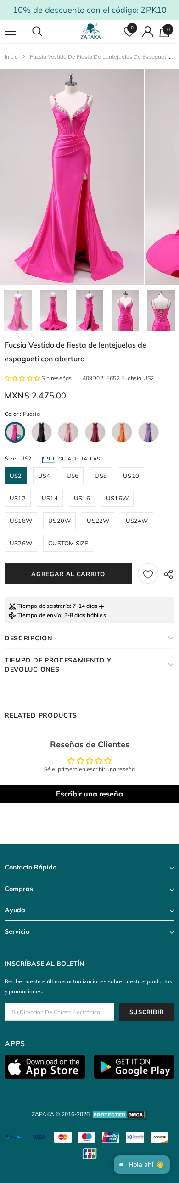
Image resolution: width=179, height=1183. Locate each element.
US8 (101, 475)
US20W (59, 520)
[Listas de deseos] (148, 573)
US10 (131, 475)
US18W (21, 520)
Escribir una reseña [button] (89, 793)
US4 (44, 475)
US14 (50, 498)
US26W (21, 543)
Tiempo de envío (39, 614)
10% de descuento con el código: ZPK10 (90, 10)
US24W (137, 520)
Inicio (11, 56)
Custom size (68, 543)
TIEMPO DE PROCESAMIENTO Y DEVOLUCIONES (58, 664)
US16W (117, 498)
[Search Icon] (46, 32)
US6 (73, 475)
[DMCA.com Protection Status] (119, 1113)
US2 (16, 475)
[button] (23, 378)
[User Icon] (147, 31)
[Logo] (91, 31)
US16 (82, 498)
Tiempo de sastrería (43, 605)
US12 (18, 498)
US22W (98, 520)
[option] (72, 177)
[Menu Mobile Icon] (10, 31)
